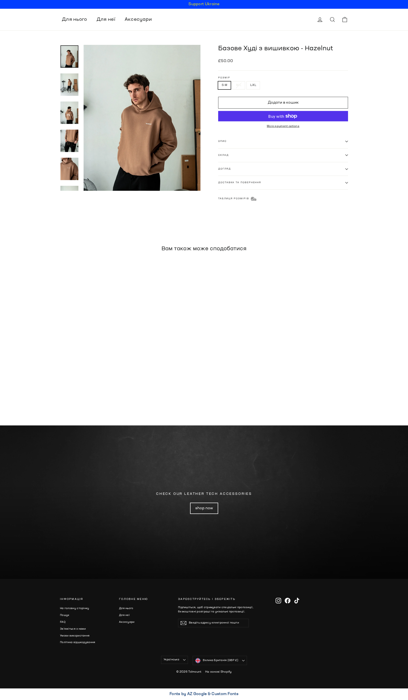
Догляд (224, 169)
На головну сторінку (74, 608)
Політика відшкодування (77, 642)
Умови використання (74, 636)
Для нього (74, 19)
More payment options (283, 126)
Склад (223, 155)
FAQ (62, 622)
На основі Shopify (218, 671)
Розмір (224, 78)
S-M (224, 85)
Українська (171, 659)
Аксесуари (138, 19)
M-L (238, 85)
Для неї (106, 19)
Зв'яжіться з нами (73, 629)
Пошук (64, 615)
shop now (204, 508)
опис (222, 141)
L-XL (253, 85)
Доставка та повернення (239, 183)
